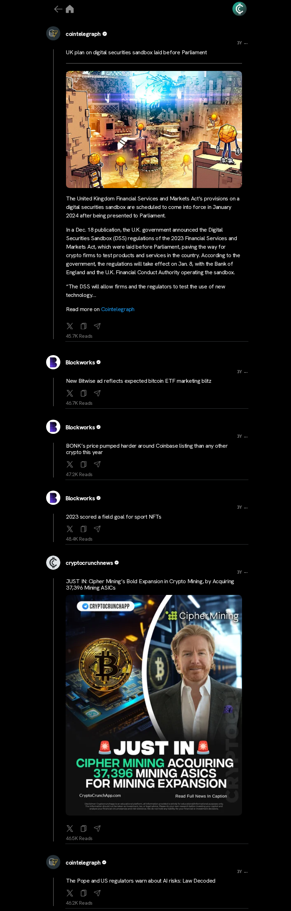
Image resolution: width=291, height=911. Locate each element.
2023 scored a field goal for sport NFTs (113, 516)
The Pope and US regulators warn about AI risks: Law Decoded (140, 880)
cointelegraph (83, 34)
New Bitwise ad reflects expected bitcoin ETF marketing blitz (139, 381)
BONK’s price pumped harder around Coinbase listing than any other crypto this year (146, 449)
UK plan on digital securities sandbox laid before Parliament (136, 52)
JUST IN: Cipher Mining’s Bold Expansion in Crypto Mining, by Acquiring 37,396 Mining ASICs (150, 584)
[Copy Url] (83, 391)
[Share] (97, 324)
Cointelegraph (118, 309)
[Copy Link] (83, 324)
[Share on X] (70, 324)
